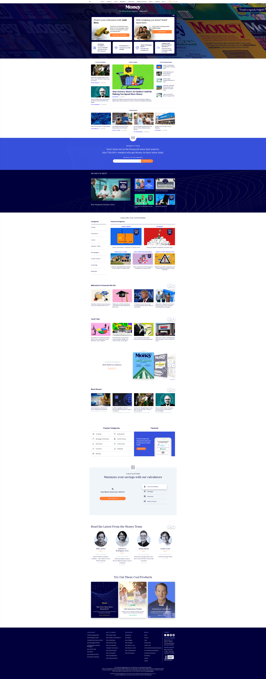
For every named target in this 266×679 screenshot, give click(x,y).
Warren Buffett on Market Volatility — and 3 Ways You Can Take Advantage (101, 558)
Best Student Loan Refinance (113, 637)
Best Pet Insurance (129, 653)
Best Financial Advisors (112, 658)
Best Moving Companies (93, 656)
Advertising (147, 655)
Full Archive (172, 379)
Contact (146, 637)
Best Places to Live (130, 645)
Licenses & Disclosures (149, 653)
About (145, 635)
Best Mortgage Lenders (93, 637)
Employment (121, 434)
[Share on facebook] (165, 635)
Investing (94, 265)
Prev (169, 285)
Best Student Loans (111, 635)
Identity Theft (96, 246)
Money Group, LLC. (126, 667)
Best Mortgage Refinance (93, 642)
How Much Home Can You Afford (95, 640)
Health (150, 1)
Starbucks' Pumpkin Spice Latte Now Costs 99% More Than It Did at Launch (144, 558)
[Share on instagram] (171, 635)
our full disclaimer (150, 671)
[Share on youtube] (173, 635)
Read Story (112, 368)
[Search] (90, 1)
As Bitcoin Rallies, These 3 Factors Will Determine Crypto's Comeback (122, 561)
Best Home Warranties (111, 655)
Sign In (170, 1)
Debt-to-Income (151, 501)
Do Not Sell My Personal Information (153, 647)
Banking (94, 271)
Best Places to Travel (130, 647)
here (150, 674)
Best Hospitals (129, 642)
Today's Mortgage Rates (165, 556)
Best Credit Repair (110, 640)
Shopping (120, 448)
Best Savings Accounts (93, 654)
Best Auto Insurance (111, 645)
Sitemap (146, 658)
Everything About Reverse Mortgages (93, 646)
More (163, 1)
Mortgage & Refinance (102, 439)
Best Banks (90, 651)
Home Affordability (152, 486)
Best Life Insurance (111, 653)
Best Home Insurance (111, 650)
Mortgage (150, 491)
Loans (115, 1)
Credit (102, 1)
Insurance (109, 1)
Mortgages (122, 1)
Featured (157, 1)
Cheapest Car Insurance (112, 647)
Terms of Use (147, 645)
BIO (100, 551)
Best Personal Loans (111, 642)
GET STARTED (112, 498)
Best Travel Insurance (130, 650)
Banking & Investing (141, 1)
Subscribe (146, 161)
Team (145, 640)
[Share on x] (168, 635)
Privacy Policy (147, 642)
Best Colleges (128, 640)
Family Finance (121, 439)
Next (173, 285)
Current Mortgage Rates (93, 635)
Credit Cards (131, 1)
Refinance (150, 496)
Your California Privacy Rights (151, 650)
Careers (146, 660)
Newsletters (128, 635)
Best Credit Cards (91, 649)
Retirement (99, 444)
